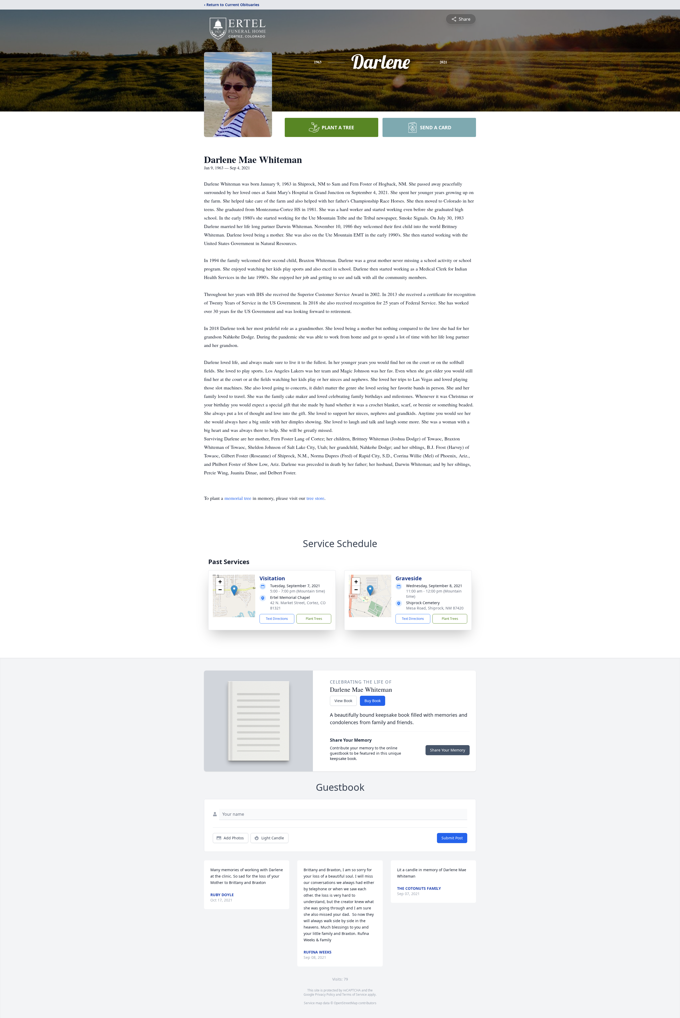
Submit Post (452, 837)
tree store (315, 498)
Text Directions (277, 618)
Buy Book (372, 700)
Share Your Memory (447, 750)
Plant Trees (314, 618)
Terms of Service (354, 994)
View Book (343, 700)
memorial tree (237, 498)
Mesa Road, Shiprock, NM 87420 (435, 608)
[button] (234, 590)
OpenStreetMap (346, 1003)
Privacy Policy (325, 994)
